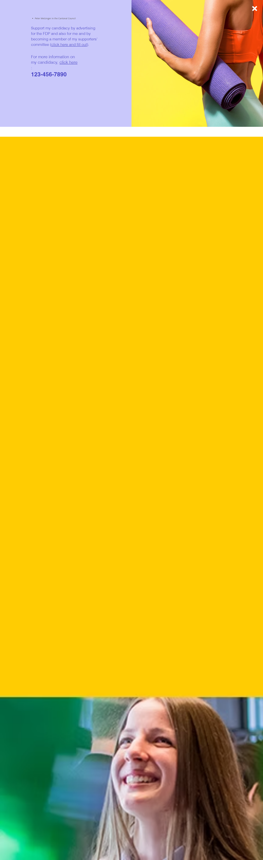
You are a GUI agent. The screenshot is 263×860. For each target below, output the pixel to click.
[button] (254, 8)
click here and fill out (69, 44)
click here (68, 62)
